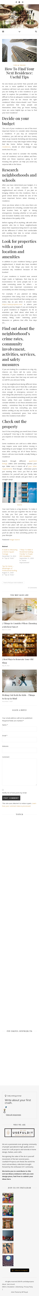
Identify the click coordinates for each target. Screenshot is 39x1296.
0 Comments (32, 588)
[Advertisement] (19, 899)
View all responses (13, 1115)
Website (5, 746)
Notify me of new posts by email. (14, 793)
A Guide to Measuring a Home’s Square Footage (9, 552)
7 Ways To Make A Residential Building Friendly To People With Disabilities (26, 553)
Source (19, 505)
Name (5, 725)
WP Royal (25, 1292)
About (4, 1284)
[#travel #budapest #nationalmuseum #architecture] (8, 1260)
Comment (5, 757)
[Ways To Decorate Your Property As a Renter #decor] (8, 1210)
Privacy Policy (28, 1287)
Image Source (14, 539)
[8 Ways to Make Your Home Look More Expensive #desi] (8, 1235)
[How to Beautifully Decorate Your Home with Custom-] (8, 1198)
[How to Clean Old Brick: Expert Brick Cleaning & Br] (8, 1223)
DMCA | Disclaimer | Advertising (12, 1287)
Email (4, 735)
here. (9, 1179)
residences (6, 147)
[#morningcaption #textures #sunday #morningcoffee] (8, 1248)
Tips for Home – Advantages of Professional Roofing (9, 568)
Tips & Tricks (19, 65)
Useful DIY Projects (19, 14)
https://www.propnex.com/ (12, 304)
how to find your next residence (13, 583)
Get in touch (11, 1284)
